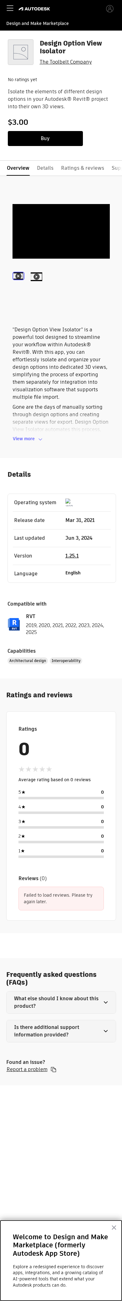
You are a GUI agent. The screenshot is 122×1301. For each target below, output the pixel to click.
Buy (45, 138)
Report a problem (27, 1069)
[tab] (20, 284)
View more (24, 439)
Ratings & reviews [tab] (82, 168)
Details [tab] (45, 168)
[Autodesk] (35, 9)
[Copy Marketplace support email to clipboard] (53, 1069)
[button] (61, 1002)
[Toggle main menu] (10, 8)
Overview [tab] (18, 168)
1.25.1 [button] (72, 555)
